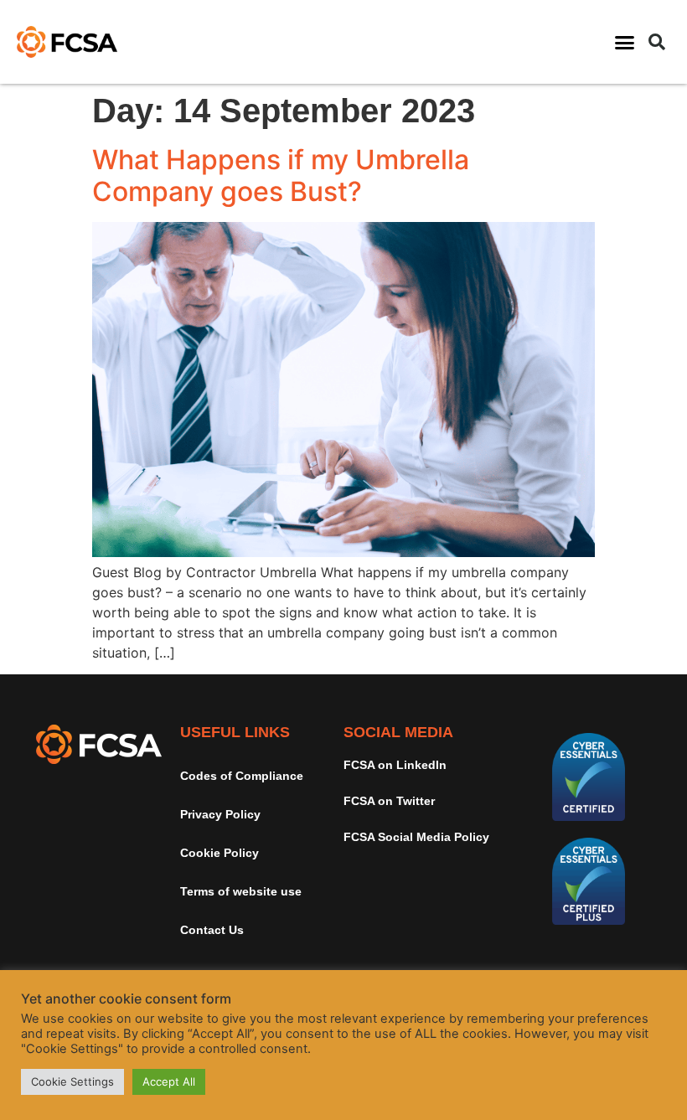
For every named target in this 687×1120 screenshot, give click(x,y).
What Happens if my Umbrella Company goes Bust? (280, 175)
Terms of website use (241, 891)
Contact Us (212, 930)
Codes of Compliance (241, 775)
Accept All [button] (168, 1081)
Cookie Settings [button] (72, 1081)
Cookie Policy (219, 852)
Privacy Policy (220, 814)
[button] (625, 42)
